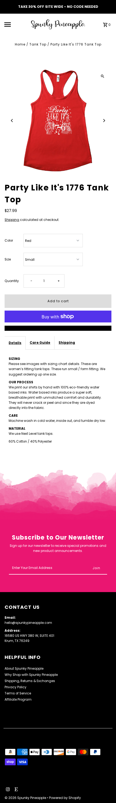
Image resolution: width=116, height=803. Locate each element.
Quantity (12, 281)
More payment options (58, 328)
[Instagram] (7, 789)
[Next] (104, 120)
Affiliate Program (18, 699)
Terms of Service (18, 693)
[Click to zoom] (103, 76)
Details (15, 343)
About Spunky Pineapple (24, 668)
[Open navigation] (16, 24)
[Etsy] (15, 789)
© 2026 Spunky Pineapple (26, 797)
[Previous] (12, 120)
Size (8, 259)
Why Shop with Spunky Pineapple (31, 675)
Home (20, 44)
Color (9, 240)
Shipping (12, 220)
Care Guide (40, 342)
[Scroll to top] (104, 789)
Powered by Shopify (65, 797)
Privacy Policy (15, 687)
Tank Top (37, 44)
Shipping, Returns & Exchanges (30, 681)
